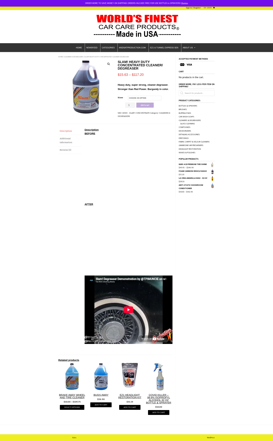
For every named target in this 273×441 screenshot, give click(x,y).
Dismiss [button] (184, 3)
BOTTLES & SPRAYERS (188, 105)
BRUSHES (183, 109)
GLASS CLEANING (187, 123)
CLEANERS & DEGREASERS (73, 57)
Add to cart (145, 104)
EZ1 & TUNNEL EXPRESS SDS (164, 47)
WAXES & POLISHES (187, 152)
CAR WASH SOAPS (186, 116)
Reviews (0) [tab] (65, 150)
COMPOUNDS (184, 127)
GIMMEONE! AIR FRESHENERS (191, 145)
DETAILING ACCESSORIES (189, 134)
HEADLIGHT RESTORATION (190, 149)
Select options (72, 407)
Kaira (74, 438)
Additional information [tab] (66, 140)
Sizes (120, 97)
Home (79, 47)
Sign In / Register (193, 8)
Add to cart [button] (101, 405)
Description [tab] (66, 131)
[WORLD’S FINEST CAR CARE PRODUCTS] (136, 26)
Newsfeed (91, 47)
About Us (188, 47)
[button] (108, 64)
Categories (108, 47)
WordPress (211, 438)
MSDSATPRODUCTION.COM (132, 47)
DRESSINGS (184, 138)
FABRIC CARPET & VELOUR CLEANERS (194, 141)
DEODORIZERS (185, 131)
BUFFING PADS (185, 113)
